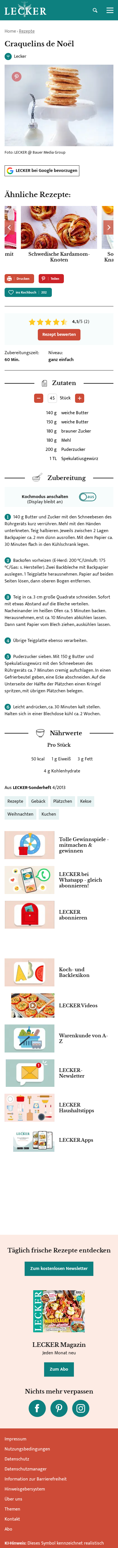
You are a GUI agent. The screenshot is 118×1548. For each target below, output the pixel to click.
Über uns (13, 1499)
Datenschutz (17, 1459)
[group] (59, 237)
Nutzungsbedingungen (27, 1449)
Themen (12, 1509)
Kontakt (12, 1519)
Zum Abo (59, 1369)
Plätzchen (62, 801)
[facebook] (37, 1408)
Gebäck (38, 801)
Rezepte (27, 31)
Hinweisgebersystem (25, 1489)
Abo (8, 1529)
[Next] (108, 227)
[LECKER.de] (25, 10)
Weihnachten (20, 814)
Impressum (15, 1439)
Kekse (85, 801)
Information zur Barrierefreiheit (36, 1479)
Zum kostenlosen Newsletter (59, 1269)
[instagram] (80, 1408)
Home (10, 31)
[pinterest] (59, 1408)
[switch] (87, 497)
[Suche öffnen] (95, 10)
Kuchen (49, 814)
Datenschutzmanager (26, 1469)
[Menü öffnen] (110, 10)
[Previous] (10, 227)
